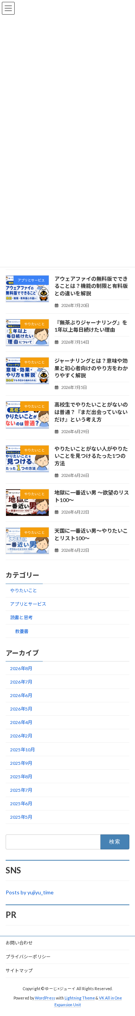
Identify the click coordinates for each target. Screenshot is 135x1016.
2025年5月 (21, 817)
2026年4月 (21, 722)
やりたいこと (23, 590)
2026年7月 (21, 682)
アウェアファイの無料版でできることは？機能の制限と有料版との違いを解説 (91, 286)
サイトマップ (19, 970)
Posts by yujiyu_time (30, 892)
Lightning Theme (79, 998)
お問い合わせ (19, 943)
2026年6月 (21, 695)
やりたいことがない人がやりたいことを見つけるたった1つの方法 (91, 455)
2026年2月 (21, 736)
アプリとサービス (28, 604)
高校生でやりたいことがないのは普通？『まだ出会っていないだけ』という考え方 (91, 411)
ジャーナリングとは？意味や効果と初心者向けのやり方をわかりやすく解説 (91, 368)
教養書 (21, 631)
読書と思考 (21, 618)
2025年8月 (21, 776)
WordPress (45, 998)
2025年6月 (21, 803)
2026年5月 (21, 709)
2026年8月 (21, 668)
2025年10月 (22, 749)
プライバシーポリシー (28, 956)
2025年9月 (21, 763)
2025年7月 (21, 790)
